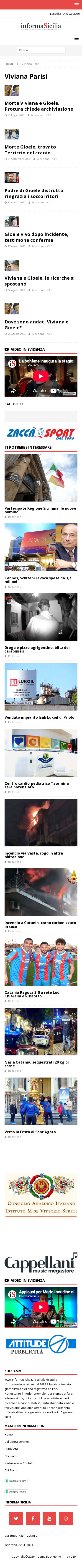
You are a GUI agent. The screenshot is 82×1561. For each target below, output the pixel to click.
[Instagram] (66, 1518)
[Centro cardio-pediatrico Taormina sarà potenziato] (41, 753)
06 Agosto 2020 (17, 290)
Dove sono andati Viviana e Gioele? (37, 325)
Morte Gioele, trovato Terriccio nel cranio (30, 150)
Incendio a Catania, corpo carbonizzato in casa (40, 924)
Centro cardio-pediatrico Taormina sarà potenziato (37, 785)
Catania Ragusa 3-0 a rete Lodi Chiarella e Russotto (33, 994)
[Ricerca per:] (41, 50)
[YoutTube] (49, 1518)
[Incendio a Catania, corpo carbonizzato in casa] (41, 892)
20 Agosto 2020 (17, 202)
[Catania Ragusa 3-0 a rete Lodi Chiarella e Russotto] (41, 962)
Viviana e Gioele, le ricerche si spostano (40, 281)
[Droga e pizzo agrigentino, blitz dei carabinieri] (41, 617)
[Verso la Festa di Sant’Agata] (41, 1101)
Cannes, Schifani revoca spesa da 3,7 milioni (38, 580)
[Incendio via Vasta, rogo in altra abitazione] (41, 822)
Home (9, 1434)
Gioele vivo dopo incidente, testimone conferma (36, 237)
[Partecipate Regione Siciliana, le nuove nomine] (41, 478)
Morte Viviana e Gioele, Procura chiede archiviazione (39, 106)
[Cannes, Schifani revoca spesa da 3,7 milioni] (41, 547)
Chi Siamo (11, 1456)
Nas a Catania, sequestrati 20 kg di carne (37, 1064)
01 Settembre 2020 (19, 158)
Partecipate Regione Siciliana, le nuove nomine (40, 510)
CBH (73, 1557)
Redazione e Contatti (19, 1463)
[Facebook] (33, 1518)
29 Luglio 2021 (16, 115)
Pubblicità (11, 1449)
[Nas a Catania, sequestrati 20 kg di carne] (41, 1031)
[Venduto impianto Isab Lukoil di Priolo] (41, 687)
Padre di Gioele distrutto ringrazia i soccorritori (34, 193)
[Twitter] (16, 1518)
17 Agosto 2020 (17, 246)
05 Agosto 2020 (17, 333)
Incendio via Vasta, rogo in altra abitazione (34, 855)
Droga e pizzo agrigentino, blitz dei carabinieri (37, 649)
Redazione (37, 115)
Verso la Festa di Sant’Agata (30, 1131)
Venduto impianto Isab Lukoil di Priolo (39, 717)
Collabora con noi (17, 1442)
